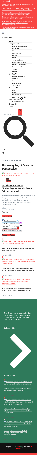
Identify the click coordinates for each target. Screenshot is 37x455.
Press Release (16, 95)
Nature (14, 55)
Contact (11, 106)
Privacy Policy (16, 83)
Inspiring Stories (14, 99)
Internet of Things (18, 67)
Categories (12, 44)
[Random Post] (3, 153)
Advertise (15, 78)
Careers (14, 81)
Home (4, 160)
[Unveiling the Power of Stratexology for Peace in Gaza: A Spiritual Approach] (18, 175)
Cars (13, 51)
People (14, 57)
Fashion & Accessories (19, 64)
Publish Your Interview (19, 97)
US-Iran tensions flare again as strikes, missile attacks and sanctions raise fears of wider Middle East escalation (18, 410)
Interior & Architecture (19, 46)
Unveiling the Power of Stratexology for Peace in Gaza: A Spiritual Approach (17, 188)
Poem (14, 92)
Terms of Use (16, 85)
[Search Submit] (20, 112)
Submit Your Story (17, 102)
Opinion (14, 71)
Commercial (13, 104)
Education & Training (19, 62)
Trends (14, 69)
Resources (12, 88)
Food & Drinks (16, 53)
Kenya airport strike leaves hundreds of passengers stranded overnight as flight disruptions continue (15, 432)
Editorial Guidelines (18, 76)
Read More (5, 212)
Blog (13, 90)
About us (12, 74)
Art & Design (16, 48)
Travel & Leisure (17, 60)
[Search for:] (12, 114)
